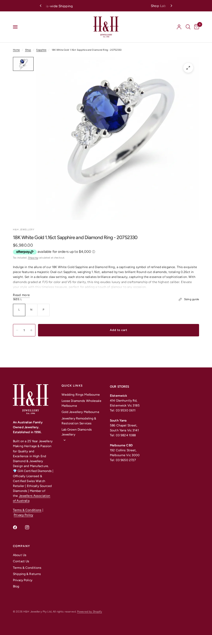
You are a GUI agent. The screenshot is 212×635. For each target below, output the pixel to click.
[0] (195, 26)
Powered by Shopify (89, 611)
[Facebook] (18, 527)
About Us (19, 555)
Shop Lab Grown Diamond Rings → (107, 6)
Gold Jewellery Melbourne (80, 412)
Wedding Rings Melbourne (81, 394)
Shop (28, 49)
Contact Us (21, 561)
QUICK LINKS (72, 385)
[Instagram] (30, 527)
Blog (16, 586)
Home (16, 49)
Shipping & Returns (27, 574)
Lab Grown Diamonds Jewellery (77, 432)
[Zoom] (188, 68)
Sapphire (41, 49)
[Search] (188, 26)
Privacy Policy (23, 515)
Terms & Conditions (27, 510)
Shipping (33, 257)
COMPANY (21, 546)
